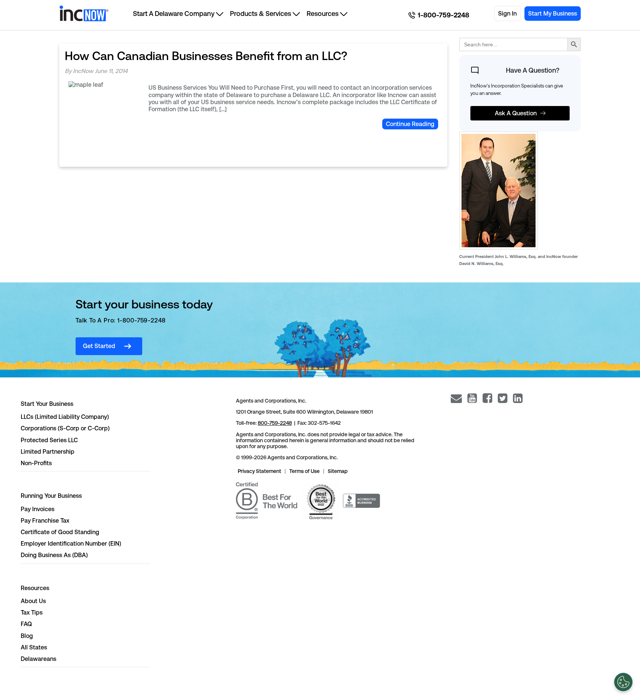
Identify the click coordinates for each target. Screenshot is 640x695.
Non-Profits (36, 463)
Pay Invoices (37, 509)
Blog (27, 635)
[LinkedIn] (518, 398)
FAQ (26, 624)
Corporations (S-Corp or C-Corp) (65, 428)
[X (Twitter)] (502, 398)
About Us (33, 601)
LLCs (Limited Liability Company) (65, 416)
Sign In (507, 13)
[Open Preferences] (623, 682)
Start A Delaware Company (173, 13)
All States (34, 647)
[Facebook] (487, 398)
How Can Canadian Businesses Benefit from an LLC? (206, 56)
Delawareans (38, 658)
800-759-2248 (275, 423)
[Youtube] (472, 398)
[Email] (456, 398)
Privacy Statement (259, 471)
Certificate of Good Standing (60, 532)
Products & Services (260, 13)
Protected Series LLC (49, 440)
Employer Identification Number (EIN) (71, 543)
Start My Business (552, 13)
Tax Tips (32, 612)
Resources (323, 13)
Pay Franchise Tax (45, 520)
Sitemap (338, 471)
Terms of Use (304, 471)
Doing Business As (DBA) (54, 555)
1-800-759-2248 (443, 15)
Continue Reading (410, 124)
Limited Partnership (47, 451)
